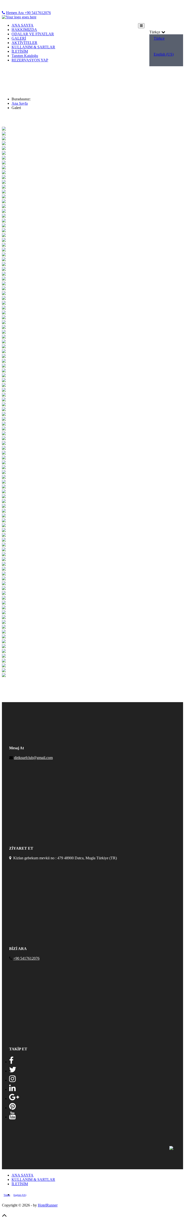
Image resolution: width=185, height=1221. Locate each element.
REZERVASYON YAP (30, 60)
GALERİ (19, 38)
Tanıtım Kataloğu (25, 56)
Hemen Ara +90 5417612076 (28, 13)
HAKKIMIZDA (24, 30)
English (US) (164, 54)
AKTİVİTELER (24, 43)
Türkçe (159, 38)
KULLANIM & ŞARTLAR (33, 47)
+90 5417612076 (26, 958)
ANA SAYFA (22, 25)
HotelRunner (48, 1205)
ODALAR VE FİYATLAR (33, 34)
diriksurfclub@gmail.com (33, 758)
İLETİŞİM (20, 51)
